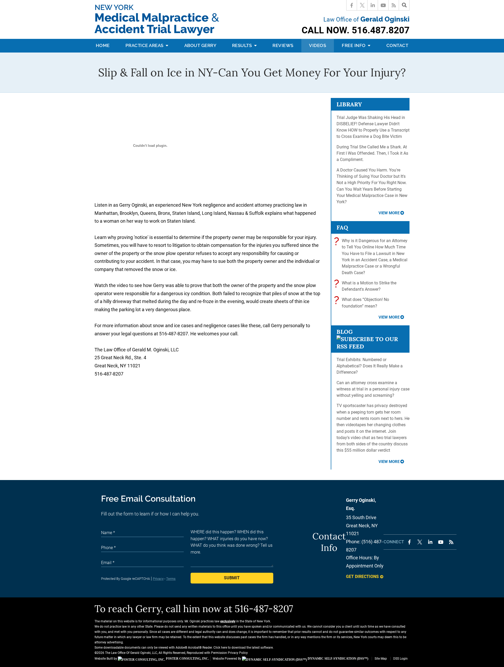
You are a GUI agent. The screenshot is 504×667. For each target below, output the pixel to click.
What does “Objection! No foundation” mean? (363, 302)
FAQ (342, 227)
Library (349, 104)
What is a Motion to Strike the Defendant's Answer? (366, 286)
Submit (232, 577)
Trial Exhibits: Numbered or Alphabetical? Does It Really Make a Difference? (370, 366)
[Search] (404, 5)
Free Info (354, 45)
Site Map (381, 658)
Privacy (158, 579)
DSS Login (400, 658)
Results (242, 45)
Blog (345, 331)
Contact (397, 45)
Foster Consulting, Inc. (187, 658)
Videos (317, 45)
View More (389, 213)
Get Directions (362, 576)
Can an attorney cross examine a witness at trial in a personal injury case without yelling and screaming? (373, 389)
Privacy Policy (238, 653)
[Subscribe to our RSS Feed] (370, 346)
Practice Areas (145, 45)
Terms (171, 579)
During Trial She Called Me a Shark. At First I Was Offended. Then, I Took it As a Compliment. (372, 153)
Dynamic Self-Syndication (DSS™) (337, 658)
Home (103, 45)
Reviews (282, 45)
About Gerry (200, 45)
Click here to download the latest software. (243, 647)
